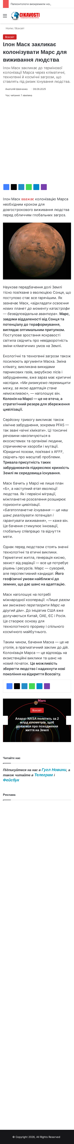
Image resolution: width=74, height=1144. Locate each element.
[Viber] (44, 187)
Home (9, 28)
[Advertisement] (37, 141)
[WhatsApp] (29, 187)
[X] (14, 187)
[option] (37, 720)
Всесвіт (19, 28)
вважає (27, 199)
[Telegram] (36, 187)
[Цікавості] (25, 16)
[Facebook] (6, 187)
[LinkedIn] (21, 187)
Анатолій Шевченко (16, 88)
